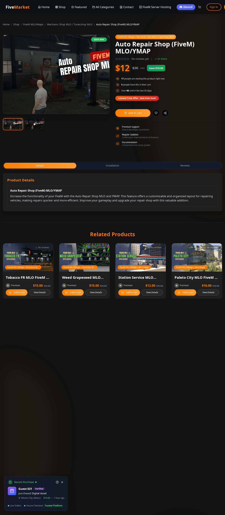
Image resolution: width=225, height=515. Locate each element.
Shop (16, 24)
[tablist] (112, 165)
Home (6, 24)
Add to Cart (135, 113)
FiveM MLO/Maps (33, 24)
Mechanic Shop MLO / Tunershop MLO (69, 24)
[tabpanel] (112, 192)
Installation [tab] (112, 165)
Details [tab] (40, 165)
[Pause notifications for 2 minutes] (56, 482)
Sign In (214, 7)
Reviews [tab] (185, 165)
